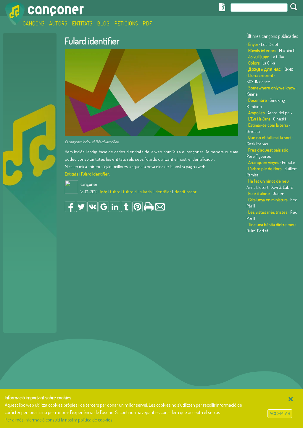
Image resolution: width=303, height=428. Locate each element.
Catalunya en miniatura (268, 199)
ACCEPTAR (280, 413)
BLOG (103, 23)
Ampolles (256, 112)
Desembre (257, 100)
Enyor (253, 44)
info (103, 191)
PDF (147, 23)
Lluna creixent (260, 75)
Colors (254, 63)
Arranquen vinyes (263, 162)
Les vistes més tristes (268, 212)
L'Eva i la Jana (259, 119)
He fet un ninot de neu (268, 181)
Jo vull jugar (258, 56)
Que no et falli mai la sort (269, 137)
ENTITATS (82, 23)
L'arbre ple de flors (265, 168)
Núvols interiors (262, 50)
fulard (115, 191)
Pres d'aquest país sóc (268, 150)
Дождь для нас (264, 69)
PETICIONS (126, 23)
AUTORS (58, 23)
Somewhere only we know (271, 88)
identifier (162, 191)
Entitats (71, 174)
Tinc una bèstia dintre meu (272, 224)
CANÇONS (33, 23)
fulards (145, 191)
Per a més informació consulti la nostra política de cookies (58, 419)
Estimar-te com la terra (268, 125)
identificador (185, 191)
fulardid (130, 191)
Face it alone (259, 193)
